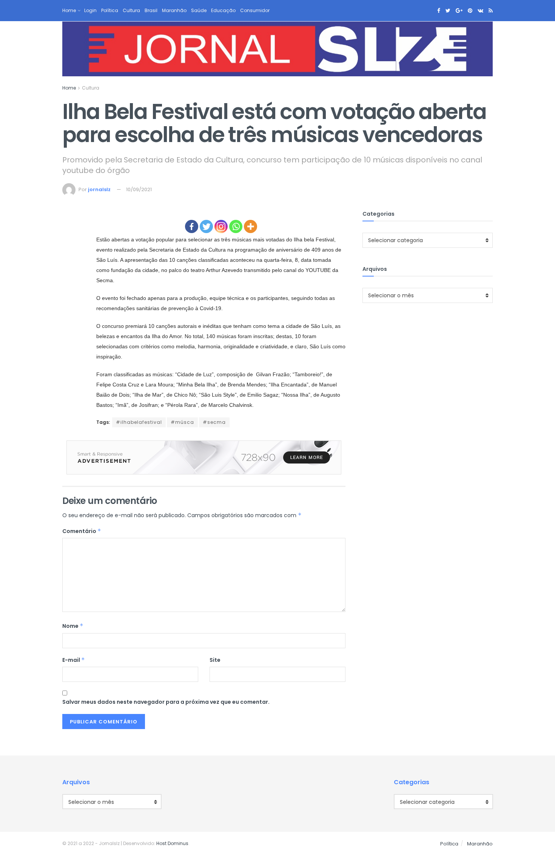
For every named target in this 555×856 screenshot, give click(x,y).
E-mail (73, 660)
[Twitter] (206, 226)
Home (69, 10)
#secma (214, 422)
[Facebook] (191, 226)
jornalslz (99, 189)
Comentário (81, 531)
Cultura (131, 10)
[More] (250, 226)
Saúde (199, 10)
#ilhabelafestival (139, 422)
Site (215, 660)
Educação (223, 10)
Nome (72, 626)
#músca (182, 422)
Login (90, 10)
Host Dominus (172, 843)
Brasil (151, 10)
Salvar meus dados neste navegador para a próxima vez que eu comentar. (166, 702)
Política (109, 10)
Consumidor (255, 10)
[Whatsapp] (235, 226)
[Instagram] (221, 226)
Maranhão (174, 10)
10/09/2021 (139, 189)
